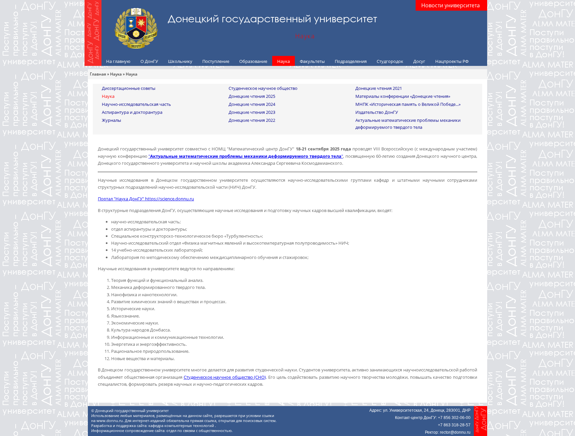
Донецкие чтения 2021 (378, 88)
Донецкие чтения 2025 (252, 96)
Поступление (215, 61)
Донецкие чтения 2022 (252, 120)
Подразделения (351, 61)
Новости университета (450, 5)
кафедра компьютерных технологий (181, 425)
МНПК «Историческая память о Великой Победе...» (408, 104)
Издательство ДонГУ (376, 112)
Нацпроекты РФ (452, 61)
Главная (98, 74)
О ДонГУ (149, 61)
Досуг (419, 61)
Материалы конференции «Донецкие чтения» (402, 96)
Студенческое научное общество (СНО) (225, 377)
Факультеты (312, 61)
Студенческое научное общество (263, 88)
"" (245, 156)
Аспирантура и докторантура (132, 112)
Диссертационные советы (128, 88)
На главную (118, 61)
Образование (253, 61)
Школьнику (180, 61)
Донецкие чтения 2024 (252, 104)
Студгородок (390, 61)
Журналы (111, 120)
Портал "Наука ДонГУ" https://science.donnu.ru (146, 199)
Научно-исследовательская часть (136, 104)
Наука (283, 61)
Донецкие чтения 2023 (252, 112)
